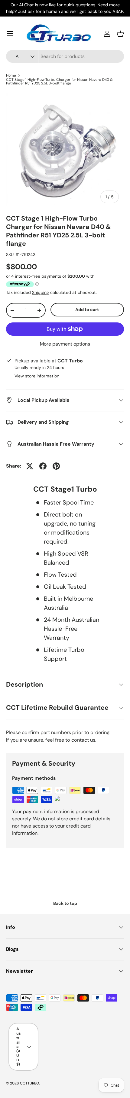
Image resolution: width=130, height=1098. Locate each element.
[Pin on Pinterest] (56, 466)
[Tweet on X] (29, 466)
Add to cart (87, 309)
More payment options (65, 344)
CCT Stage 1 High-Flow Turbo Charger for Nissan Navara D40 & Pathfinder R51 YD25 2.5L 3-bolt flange (59, 81)
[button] (120, 33)
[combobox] (65, 56)
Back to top (65, 903)
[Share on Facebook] (43, 466)
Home (11, 75)
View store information (37, 376)
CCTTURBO (29, 1083)
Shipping (40, 292)
